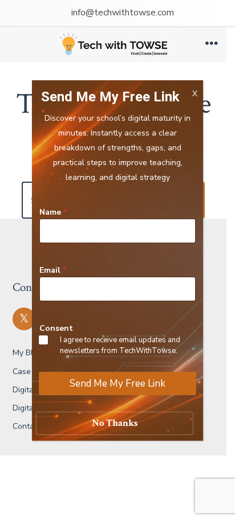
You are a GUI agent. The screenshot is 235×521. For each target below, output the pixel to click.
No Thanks (115, 423)
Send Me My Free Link (117, 383)
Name (53, 212)
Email (52, 270)
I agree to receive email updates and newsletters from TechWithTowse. (120, 345)
